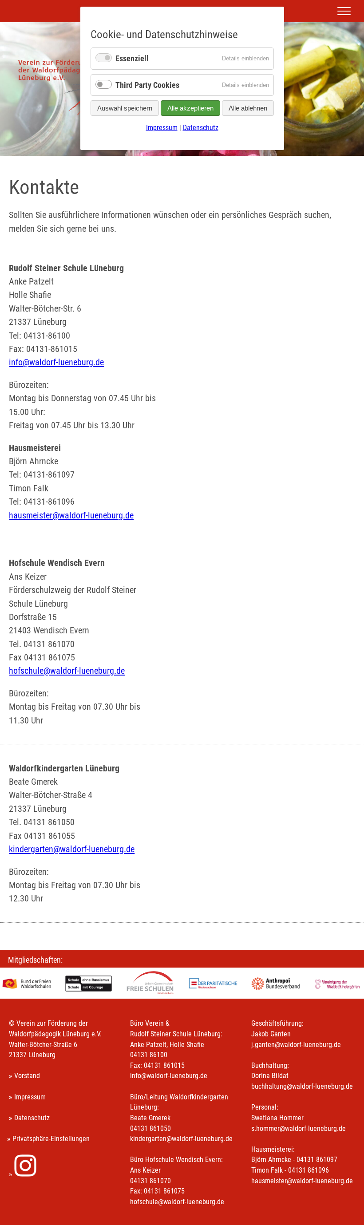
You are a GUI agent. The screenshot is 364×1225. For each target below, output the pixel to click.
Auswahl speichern (124, 108)
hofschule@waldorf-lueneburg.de (67, 670)
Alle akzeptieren (190, 108)
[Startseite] (73, 114)
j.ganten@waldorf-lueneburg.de (296, 1044)
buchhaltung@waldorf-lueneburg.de (302, 1086)
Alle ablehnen (248, 108)
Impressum (30, 1097)
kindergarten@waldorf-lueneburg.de (72, 849)
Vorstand (27, 1075)
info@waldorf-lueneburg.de (56, 362)
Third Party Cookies (147, 85)
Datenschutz (32, 1118)
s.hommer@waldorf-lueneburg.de (298, 1128)
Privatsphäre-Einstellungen (51, 1138)
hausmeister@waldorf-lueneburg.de (71, 515)
